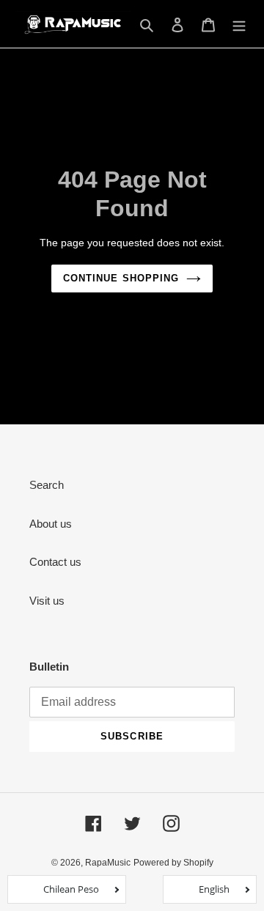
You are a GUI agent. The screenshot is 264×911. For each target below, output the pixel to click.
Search (46, 485)
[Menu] (239, 24)
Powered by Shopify (173, 862)
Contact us (55, 562)
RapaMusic (108, 862)
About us (50, 523)
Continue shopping (121, 278)
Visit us (47, 600)
